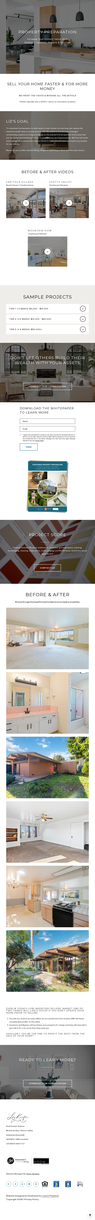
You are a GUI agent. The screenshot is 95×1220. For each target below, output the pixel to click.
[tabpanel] (47, 226)
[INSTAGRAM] (8, 1184)
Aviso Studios (32, 1174)
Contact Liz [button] (47, 568)
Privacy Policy (39, 440)
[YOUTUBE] (29, 1184)
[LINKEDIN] (22, 1184)
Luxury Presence (50, 1195)
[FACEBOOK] (15, 1184)
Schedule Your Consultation (47, 386)
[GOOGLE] (35, 1184)
